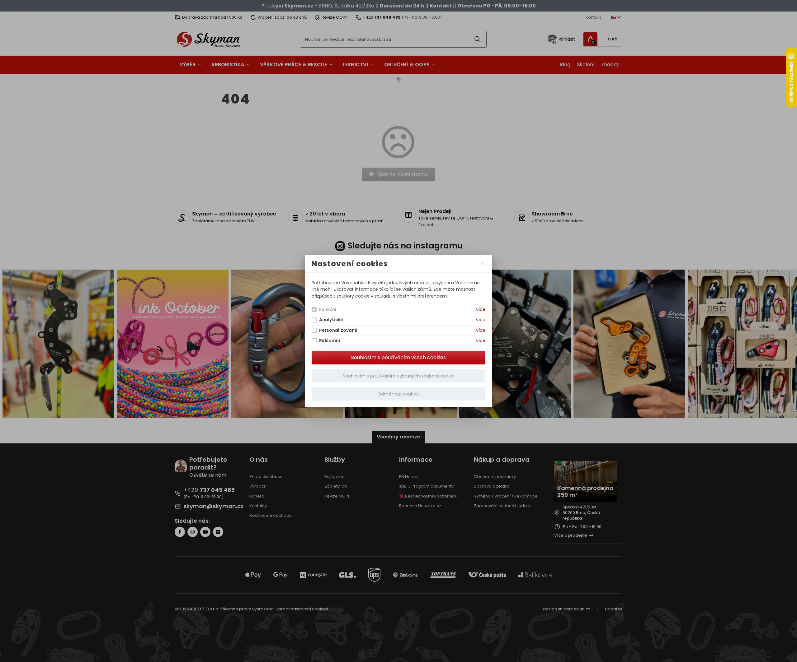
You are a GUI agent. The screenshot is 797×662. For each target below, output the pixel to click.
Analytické (331, 320)
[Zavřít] (483, 264)
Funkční (327, 309)
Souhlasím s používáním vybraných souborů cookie (399, 376)
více (480, 309)
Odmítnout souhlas (398, 394)
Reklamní (329, 340)
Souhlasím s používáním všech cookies (398, 357)
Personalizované (338, 330)
